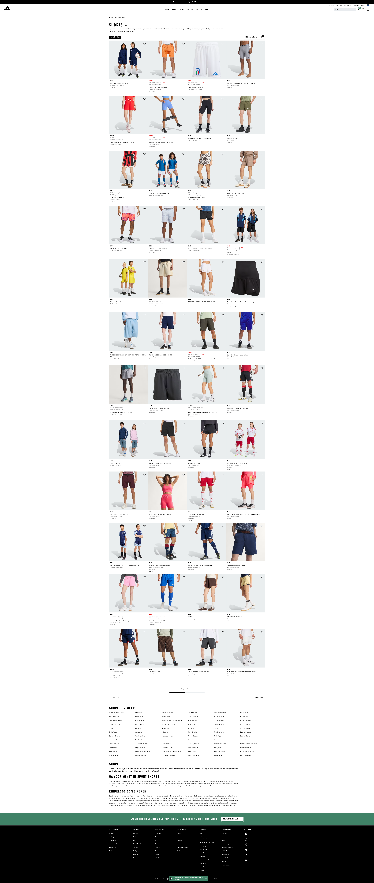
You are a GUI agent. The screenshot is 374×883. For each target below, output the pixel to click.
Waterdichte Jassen (220, 744)
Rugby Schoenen (193, 755)
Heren (167, 9)
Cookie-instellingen (161, 879)
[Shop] (7, 8)
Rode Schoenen (193, 736)
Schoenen (190, 9)
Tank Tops (217, 736)
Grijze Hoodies (140, 748)
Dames (174, 9)
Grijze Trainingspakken (143, 751)
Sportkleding (192, 720)
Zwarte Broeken (245, 732)
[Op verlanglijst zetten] (144, 44)
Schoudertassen (219, 716)
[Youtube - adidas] (254, 860)
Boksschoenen (114, 744)
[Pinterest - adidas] (254, 850)
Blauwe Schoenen (115, 740)
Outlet (207, 9)
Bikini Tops (113, 732)
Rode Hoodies (192, 732)
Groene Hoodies (140, 755)
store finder (332, 5)
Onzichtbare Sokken (168, 724)
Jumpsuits (165, 740)
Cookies (181, 879)
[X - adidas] (254, 845)
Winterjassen (218, 755)
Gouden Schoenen (141, 740)
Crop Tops (138, 712)
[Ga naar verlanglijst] (363, 9)
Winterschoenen (219, 751)
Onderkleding (192, 712)
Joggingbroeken (167, 736)
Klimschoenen (166, 744)
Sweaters (217, 728)
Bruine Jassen (114, 755)
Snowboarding (219, 724)
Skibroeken (113, 751)
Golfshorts (138, 732)
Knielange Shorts (167, 748)
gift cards (356, 5)
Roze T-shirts (192, 751)
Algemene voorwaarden (201, 879)
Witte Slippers (245, 724)
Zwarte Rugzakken (246, 740)
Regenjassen (192, 728)
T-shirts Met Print (141, 744)
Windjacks (217, 748)
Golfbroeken (139, 724)
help (337, 5)
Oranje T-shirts (193, 716)
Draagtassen (139, 716)
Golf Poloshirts (140, 736)
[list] (176, 37)
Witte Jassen (244, 712)
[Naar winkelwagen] (367, 9)
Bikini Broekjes (114, 724)
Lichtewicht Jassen (168, 755)
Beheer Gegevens (173, 879)
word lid (363, 5)
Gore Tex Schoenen (220, 712)
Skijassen (165, 732)
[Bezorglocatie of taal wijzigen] (368, 5)
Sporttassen (192, 724)
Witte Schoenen (245, 720)
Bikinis (111, 728)
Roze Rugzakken (193, 744)
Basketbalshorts (114, 716)
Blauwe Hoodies (114, 736)
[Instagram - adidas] (254, 839)
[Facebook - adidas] (254, 834)
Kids (181, 9)
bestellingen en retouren (346, 5)
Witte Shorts (244, 716)
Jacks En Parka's (167, 728)
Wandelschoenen (220, 740)
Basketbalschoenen (115, 720)
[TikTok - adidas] (254, 855)
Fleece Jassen (140, 720)
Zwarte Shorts (245, 736)
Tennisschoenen (219, 732)
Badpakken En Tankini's (117, 712)
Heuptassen (166, 716)
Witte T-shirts (245, 728)
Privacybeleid (189, 879)
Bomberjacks (113, 748)
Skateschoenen (219, 720)
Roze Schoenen (193, 748)
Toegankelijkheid (214, 879)
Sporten (199, 9)
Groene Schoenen (167, 712)
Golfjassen (138, 728)
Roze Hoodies (192, 740)
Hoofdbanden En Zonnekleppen (172, 720)
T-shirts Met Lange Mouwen (171, 751)
